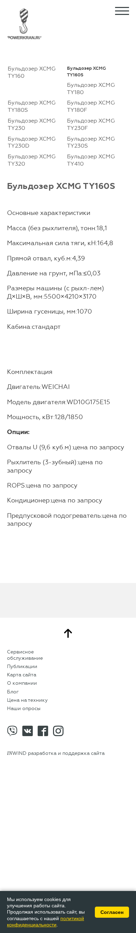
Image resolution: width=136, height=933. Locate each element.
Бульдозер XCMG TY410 (91, 160)
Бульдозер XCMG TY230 (31, 124)
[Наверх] (68, 633)
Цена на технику (27, 700)
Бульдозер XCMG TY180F (91, 106)
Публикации (22, 666)
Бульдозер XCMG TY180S (31, 106)
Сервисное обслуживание (25, 655)
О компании (22, 683)
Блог (13, 692)
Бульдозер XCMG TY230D (31, 142)
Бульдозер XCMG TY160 (31, 72)
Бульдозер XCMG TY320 (31, 160)
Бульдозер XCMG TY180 (91, 88)
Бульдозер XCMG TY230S (91, 142)
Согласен (111, 912)
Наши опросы (23, 708)
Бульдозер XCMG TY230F (91, 124)
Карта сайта (21, 675)
